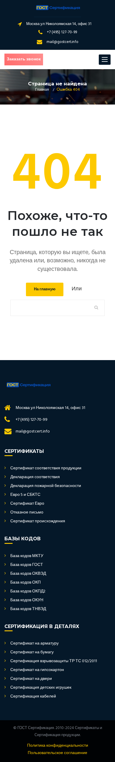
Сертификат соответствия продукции (45, 468)
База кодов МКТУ (26, 556)
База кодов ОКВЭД (28, 574)
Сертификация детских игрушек (40, 688)
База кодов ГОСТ (26, 565)
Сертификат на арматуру (34, 644)
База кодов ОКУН (26, 600)
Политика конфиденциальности (57, 746)
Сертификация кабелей (33, 697)
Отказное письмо (26, 513)
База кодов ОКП (25, 583)
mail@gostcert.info (62, 42)
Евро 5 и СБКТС (25, 495)
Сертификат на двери (31, 679)
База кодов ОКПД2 (27, 591)
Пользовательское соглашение (57, 753)
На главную (44, 289)
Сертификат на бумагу (32, 652)
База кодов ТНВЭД (28, 609)
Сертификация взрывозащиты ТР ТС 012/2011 (53, 661)
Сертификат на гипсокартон (37, 670)
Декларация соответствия (35, 477)
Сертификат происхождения (37, 521)
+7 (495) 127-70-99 (62, 32)
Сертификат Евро (27, 504)
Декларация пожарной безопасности (45, 486)
